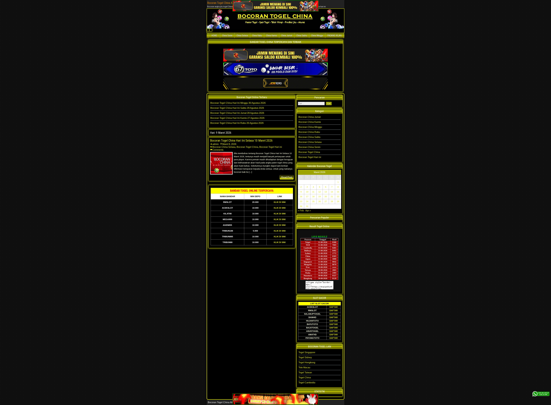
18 (313, 196)
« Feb (301, 210)
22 (338, 196)
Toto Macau (304, 367)
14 (332, 192)
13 (326, 192)
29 (338, 201)
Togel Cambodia (306, 382)
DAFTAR (333, 307)
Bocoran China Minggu (310, 127)
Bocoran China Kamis (309, 122)
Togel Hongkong (306, 362)
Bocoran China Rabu (309, 132)
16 (301, 196)
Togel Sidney (305, 357)
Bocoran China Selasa (223, 147)
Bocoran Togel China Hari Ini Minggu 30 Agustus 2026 (238, 103)
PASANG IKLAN (334, 35)
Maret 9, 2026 (229, 144)
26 (319, 201)
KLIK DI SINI (280, 202)
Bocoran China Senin (309, 147)
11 (313, 192)
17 (307, 196)
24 (307, 201)
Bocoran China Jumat (309, 117)
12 (319, 192)
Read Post (286, 177)
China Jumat (286, 35)
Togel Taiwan (305, 372)
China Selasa (242, 35)
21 (332, 196)
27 (326, 201)
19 (319, 196)
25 (313, 201)
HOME (214, 35)
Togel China (304, 377)
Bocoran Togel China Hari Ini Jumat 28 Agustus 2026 (237, 113)
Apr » (308, 210)
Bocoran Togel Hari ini (270, 147)
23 (301, 201)
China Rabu (257, 35)
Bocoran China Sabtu (309, 137)
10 (307, 192)
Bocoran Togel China (247, 147)
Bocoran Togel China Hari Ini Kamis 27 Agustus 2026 (237, 118)
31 (307, 206)
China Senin (227, 35)
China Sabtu (301, 35)
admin (215, 144)
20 (326, 196)
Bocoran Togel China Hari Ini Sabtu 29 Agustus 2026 (237, 108)
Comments (217, 150)
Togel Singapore (306, 352)
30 (301, 206)
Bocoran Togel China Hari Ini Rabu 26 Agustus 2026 (237, 123)
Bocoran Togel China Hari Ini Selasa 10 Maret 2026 (241, 140)
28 (332, 201)
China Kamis (271, 35)
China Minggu (317, 35)
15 (338, 192)
